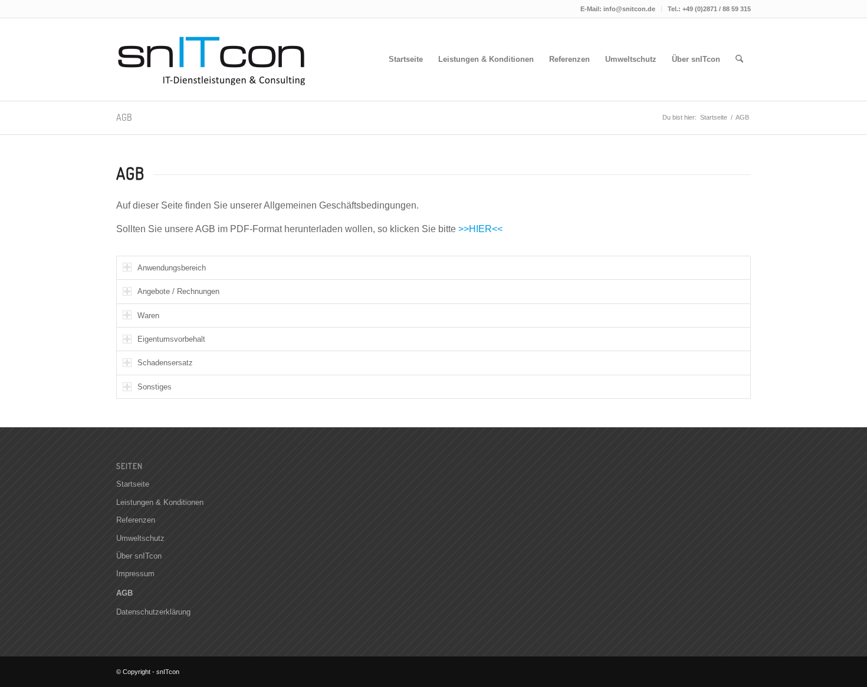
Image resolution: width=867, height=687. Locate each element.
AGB (124, 117)
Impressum (135, 573)
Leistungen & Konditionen (159, 502)
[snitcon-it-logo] (213, 59)
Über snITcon (139, 555)
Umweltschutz (140, 538)
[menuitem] (618, 9)
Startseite (132, 484)
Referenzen (135, 520)
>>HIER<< (480, 229)
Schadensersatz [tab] (165, 362)
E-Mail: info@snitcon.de (617, 8)
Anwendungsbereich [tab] (171, 267)
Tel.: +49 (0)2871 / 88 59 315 (709, 8)
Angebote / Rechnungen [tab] (178, 291)
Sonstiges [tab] (154, 386)
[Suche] (739, 59)
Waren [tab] (148, 315)
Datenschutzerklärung (153, 611)
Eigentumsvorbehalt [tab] (171, 339)
